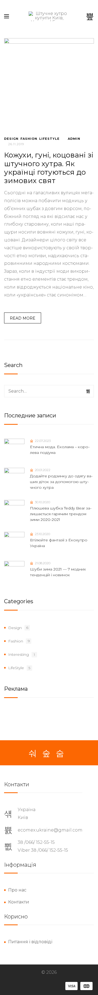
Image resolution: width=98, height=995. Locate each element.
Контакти (18, 902)
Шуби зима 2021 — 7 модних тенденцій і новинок (58, 572)
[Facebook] (33, 753)
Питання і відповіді (30, 941)
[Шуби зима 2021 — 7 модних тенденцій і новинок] (14, 571)
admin (74, 139)
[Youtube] (60, 753)
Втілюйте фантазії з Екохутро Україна (58, 543)
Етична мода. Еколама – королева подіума (60, 449)
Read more (22, 318)
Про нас (17, 890)
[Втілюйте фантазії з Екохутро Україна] (14, 542)
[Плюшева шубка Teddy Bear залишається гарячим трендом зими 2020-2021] (14, 510)
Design (11, 139)
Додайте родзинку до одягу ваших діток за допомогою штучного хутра (61, 482)
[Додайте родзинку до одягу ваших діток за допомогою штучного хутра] (14, 478)
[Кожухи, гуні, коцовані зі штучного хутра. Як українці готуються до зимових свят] (49, 83)
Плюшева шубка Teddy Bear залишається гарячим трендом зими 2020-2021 (60, 514)
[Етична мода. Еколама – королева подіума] (14, 449)
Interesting (18, 654)
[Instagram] (46, 753)
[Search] (88, 391)
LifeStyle (49, 139)
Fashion (28, 139)
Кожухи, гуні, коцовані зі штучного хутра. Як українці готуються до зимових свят (48, 168)
